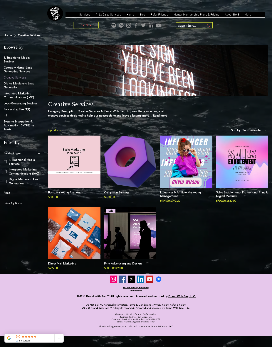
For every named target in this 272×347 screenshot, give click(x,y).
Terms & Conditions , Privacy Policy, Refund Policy (156, 304)
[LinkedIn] (151, 25)
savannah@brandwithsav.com (139, 322)
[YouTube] (158, 25)
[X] (131, 279)
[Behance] (121, 25)
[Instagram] (128, 25)
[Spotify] (114, 25)
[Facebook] (136, 25)
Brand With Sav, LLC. (182, 296)
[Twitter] (143, 25)
